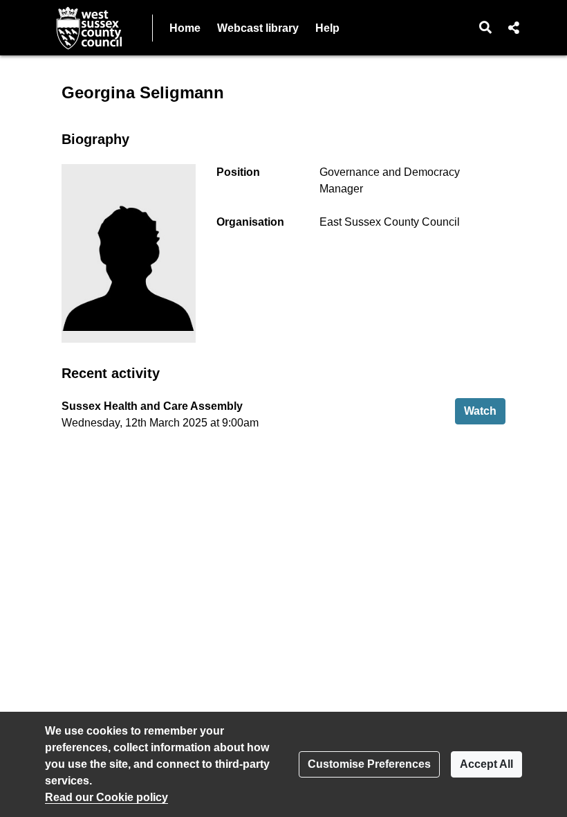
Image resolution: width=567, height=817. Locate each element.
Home (185, 28)
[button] (485, 28)
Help (327, 28)
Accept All (486, 764)
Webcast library (258, 28)
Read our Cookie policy (106, 797)
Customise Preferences (369, 764)
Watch (484, 410)
